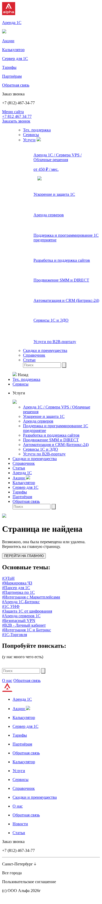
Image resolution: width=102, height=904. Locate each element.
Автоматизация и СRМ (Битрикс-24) (56, 444)
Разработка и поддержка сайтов (51, 435)
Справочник (34, 355)
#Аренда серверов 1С (21, 616)
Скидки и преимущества (45, 350)
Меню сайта (13, 111)
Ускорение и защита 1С (44, 416)
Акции (19, 478)
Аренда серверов (38, 421)
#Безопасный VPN (18, 620)
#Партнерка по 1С (18, 592)
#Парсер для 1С (16, 587)
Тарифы (20, 492)
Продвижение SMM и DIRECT (51, 440)
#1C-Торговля (14, 634)
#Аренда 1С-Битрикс (21, 602)
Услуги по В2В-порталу (44, 454)
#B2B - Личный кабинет (24, 625)
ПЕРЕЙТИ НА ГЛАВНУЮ (24, 556)
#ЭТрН (8, 578)
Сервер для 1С (25, 487)
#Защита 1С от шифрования (27, 611)
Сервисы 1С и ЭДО (40, 449)
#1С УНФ (11, 606)
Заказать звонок (16, 121)
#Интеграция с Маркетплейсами (31, 597)
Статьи (29, 360)
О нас (7, 680)
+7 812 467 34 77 (17, 116)
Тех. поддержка (37, 130)
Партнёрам (22, 496)
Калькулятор (24, 482)
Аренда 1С (22, 473)
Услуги (29, 140)
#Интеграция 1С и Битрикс (26, 630)
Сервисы (31, 134)
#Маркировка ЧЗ (17, 583)
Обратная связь (26, 501)
